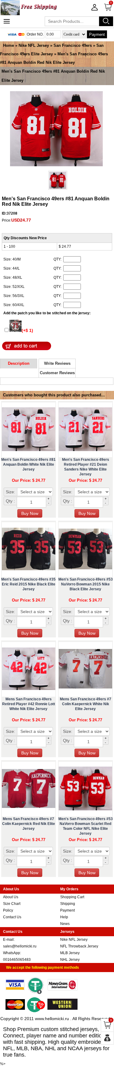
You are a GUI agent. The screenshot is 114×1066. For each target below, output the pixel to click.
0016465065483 (17, 959)
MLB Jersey (70, 953)
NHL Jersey (70, 959)
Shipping (67, 904)
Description (18, 363)
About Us (10, 897)
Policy (8, 910)
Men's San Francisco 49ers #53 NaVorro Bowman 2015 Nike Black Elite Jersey (85, 584)
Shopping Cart (72, 897)
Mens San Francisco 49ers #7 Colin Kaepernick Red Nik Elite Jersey (28, 824)
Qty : (10, 501)
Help (64, 917)
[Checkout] (107, 1038)
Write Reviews (57, 363)
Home (8, 45)
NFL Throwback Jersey (79, 946)
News (65, 924)
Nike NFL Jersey (34, 45)
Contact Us (12, 917)
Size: (10, 491)
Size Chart (11, 904)
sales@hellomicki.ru (19, 946)
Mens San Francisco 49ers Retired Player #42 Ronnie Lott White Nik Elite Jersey (28, 704)
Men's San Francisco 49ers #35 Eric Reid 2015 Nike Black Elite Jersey (28, 584)
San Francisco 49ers (73, 45)
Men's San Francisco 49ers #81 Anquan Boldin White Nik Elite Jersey (28, 464)
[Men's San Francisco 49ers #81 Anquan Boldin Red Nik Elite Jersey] (56, 129)
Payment (97, 34)
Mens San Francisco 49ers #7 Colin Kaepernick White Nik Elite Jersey (85, 704)
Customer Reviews (57, 373)
